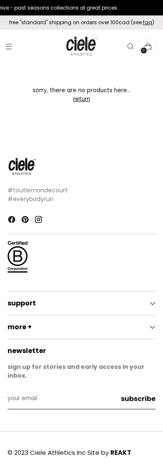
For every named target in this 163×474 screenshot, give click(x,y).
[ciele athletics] (81, 46)
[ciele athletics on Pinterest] (26, 220)
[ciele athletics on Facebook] (13, 220)
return (81, 99)
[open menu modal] (8, 46)
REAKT (120, 452)
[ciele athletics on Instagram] (39, 220)
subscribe (138, 398)
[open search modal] (130, 46)
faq (147, 22)
